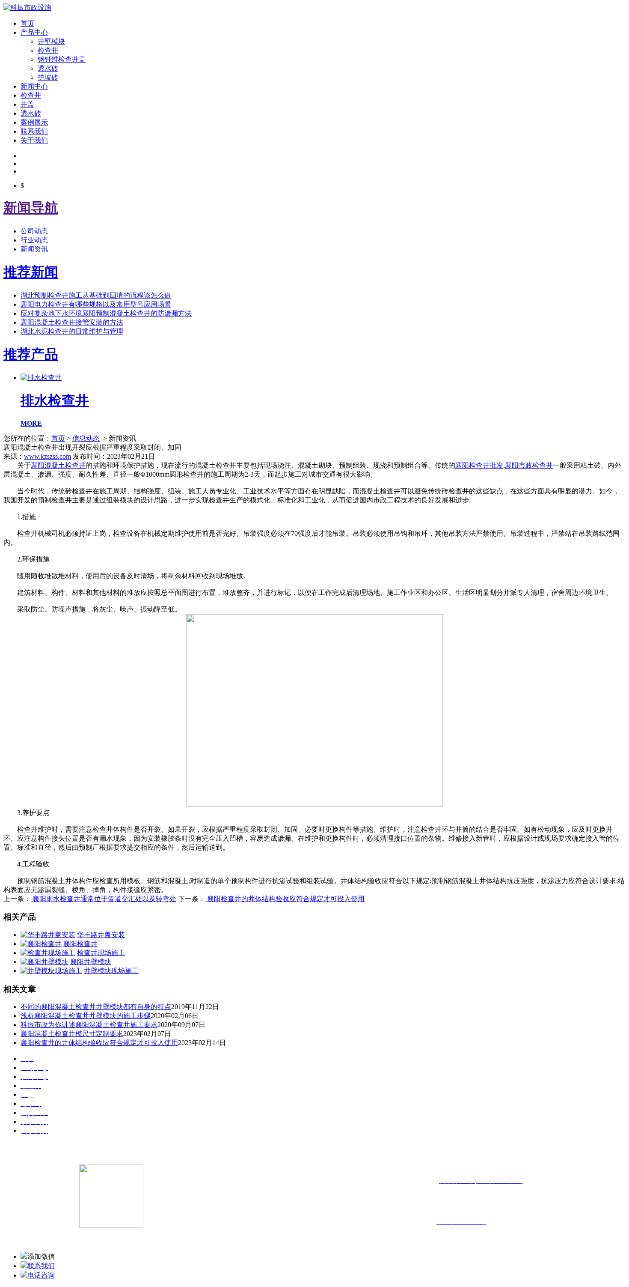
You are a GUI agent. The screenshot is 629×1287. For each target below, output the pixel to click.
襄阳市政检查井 (529, 465)
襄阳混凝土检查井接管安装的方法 (72, 322)
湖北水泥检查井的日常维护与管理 (72, 331)
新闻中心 (34, 86)
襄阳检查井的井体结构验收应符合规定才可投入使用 (285, 898)
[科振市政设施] (27, 7)
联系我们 (34, 131)
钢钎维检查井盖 (62, 59)
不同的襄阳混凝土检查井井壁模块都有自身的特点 (96, 1006)
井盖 (27, 104)
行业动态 (34, 240)
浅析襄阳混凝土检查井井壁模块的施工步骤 (86, 1015)
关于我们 (34, 140)
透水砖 (48, 68)
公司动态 (34, 231)
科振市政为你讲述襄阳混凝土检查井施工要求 (89, 1024)
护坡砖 (48, 77)
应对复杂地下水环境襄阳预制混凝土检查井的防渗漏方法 (106, 313)
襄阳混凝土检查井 (58, 465)
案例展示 (34, 122)
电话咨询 (41, 1275)
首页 (27, 23)
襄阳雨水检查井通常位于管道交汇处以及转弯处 (103, 898)
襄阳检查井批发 (479, 465)
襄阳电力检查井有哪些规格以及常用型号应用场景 (96, 304)
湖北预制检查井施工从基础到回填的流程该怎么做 (96, 295)
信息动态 (86, 438)
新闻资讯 (34, 249)
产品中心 (34, 32)
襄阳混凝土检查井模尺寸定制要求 (72, 1033)
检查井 (48, 50)
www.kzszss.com (47, 456)
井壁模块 (51, 41)
